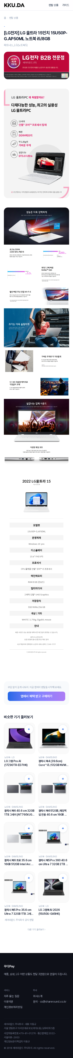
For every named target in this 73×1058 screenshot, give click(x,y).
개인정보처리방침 (13, 1007)
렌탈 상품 (53, 5)
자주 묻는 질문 (11, 996)
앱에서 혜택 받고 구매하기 (36, 696)
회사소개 (37, 996)
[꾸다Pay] (14, 5)
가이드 (65, 5)
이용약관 (8, 1001)
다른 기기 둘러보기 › (36, 929)
